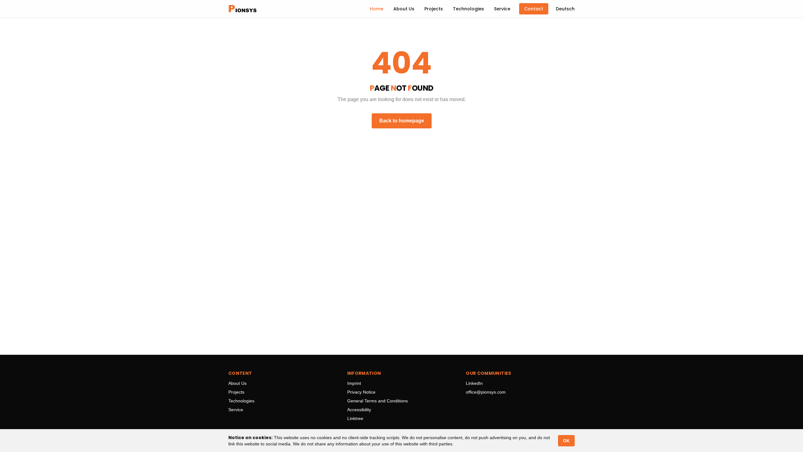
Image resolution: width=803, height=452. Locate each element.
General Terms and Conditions (377, 400)
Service (502, 9)
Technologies (468, 9)
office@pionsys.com (486, 392)
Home (376, 9)
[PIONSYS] (242, 9)
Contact (533, 9)
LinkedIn (474, 383)
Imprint (354, 383)
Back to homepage (401, 120)
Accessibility (359, 409)
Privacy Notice (361, 392)
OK (566, 440)
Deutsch (565, 9)
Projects (433, 9)
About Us (403, 9)
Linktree (355, 418)
